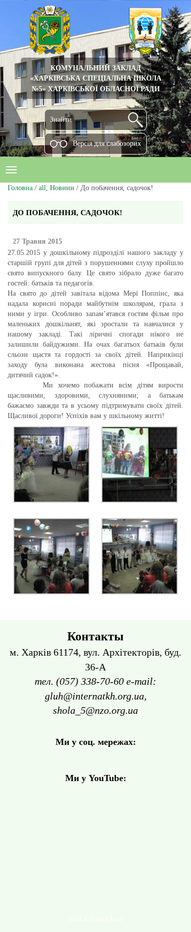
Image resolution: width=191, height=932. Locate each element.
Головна (20, 188)
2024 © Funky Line (95, 919)
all (42, 188)
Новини (62, 188)
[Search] (135, 120)
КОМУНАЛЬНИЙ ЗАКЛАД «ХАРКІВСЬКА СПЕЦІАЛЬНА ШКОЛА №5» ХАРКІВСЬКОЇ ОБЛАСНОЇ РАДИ (95, 78)
